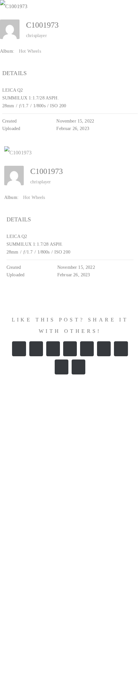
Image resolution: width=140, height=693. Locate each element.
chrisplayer (36, 35)
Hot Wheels (30, 51)
